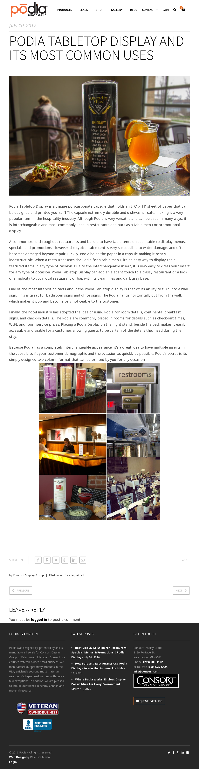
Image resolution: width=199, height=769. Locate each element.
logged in (39, 619)
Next (178, 590)
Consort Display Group (28, 575)
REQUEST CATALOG (149, 701)
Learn (84, 10)
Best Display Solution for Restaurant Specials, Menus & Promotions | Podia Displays (99, 652)
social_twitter (169, 752)
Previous (23, 590)
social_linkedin (183, 752)
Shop (99, 10)
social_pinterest (178, 752)
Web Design (17, 757)
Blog (134, 10)
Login (13, 762)
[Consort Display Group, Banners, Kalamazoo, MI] (37, 725)
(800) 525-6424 (157, 667)
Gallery (117, 10)
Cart (166, 10)
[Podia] (28, 10)
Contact (148, 10)
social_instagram (187, 752)
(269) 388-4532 (153, 662)
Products (64, 10)
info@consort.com (146, 671)
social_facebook (173, 752)
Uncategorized (74, 575)
